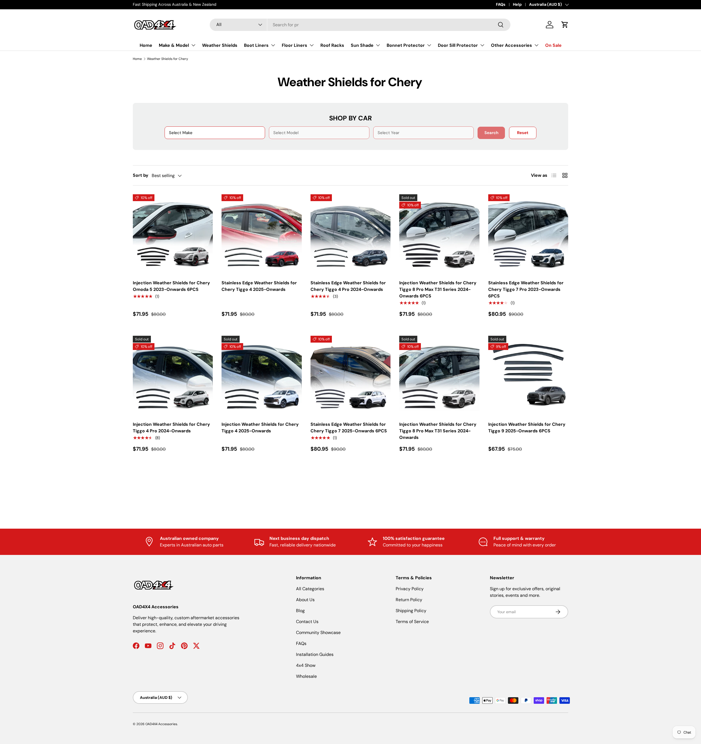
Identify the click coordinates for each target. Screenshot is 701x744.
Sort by (140, 175)
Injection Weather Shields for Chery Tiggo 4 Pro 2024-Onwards (171, 427)
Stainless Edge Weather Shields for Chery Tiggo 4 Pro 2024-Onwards (348, 286)
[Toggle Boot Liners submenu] (273, 45)
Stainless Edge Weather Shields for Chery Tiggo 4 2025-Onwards (259, 286)
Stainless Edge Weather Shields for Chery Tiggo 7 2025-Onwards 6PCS (349, 427)
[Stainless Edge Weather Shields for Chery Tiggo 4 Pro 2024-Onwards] (350, 234)
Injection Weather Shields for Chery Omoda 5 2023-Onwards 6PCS (171, 286)
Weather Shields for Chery (167, 59)
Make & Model (174, 45)
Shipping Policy (411, 610)
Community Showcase (318, 632)
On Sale (553, 45)
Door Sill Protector (458, 45)
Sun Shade (362, 45)
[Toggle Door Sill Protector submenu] (482, 45)
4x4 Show (305, 665)
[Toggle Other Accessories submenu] (536, 45)
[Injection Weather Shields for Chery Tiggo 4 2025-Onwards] (261, 376)
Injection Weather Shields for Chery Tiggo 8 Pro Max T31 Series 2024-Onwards (437, 430)
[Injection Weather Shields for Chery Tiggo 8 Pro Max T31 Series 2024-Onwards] (439, 376)
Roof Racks (332, 45)
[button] (565, 25)
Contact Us (307, 621)
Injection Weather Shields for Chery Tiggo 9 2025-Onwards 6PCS (526, 427)
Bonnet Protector (406, 45)
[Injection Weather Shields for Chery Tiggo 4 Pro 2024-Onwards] (173, 376)
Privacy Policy (410, 589)
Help (517, 4)
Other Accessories (511, 45)
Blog (300, 610)
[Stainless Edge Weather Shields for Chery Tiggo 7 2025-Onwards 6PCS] (350, 376)
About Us (305, 600)
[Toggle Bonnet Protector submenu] (429, 45)
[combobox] (360, 25)
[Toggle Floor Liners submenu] (311, 45)
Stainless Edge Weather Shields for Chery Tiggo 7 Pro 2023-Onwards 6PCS (526, 289)
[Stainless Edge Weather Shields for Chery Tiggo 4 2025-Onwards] (261, 234)
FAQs (500, 4)
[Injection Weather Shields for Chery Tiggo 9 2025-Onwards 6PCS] (528, 376)
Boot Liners (256, 45)
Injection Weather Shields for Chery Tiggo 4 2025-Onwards (260, 427)
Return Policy (409, 600)
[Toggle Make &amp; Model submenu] (193, 45)
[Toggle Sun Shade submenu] (378, 45)
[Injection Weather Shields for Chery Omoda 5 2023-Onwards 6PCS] (173, 234)
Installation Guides (315, 654)
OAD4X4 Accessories (161, 724)
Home (146, 45)
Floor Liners (294, 45)
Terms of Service (412, 621)
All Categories (310, 589)
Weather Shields (219, 45)
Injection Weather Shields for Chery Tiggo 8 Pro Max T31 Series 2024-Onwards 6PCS (437, 289)
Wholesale (306, 676)
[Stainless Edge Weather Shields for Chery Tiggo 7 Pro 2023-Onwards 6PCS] (528, 234)
